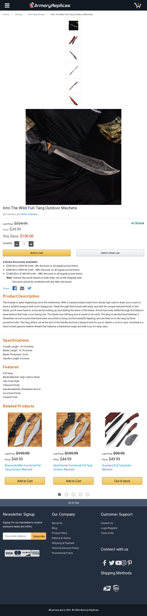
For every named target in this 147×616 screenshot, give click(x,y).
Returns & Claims (61, 538)
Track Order (107, 533)
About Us (57, 523)
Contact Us (107, 523)
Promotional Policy (62, 553)
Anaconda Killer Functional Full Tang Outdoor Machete (23, 467)
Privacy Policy (59, 533)
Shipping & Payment (63, 543)
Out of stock (122, 481)
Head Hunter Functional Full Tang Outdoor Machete (72, 467)
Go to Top (73, 503)
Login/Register (109, 528)
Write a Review (29, 214)
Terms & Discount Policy (65, 548)
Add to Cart (25, 481)
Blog (54, 528)
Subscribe (39, 536)
